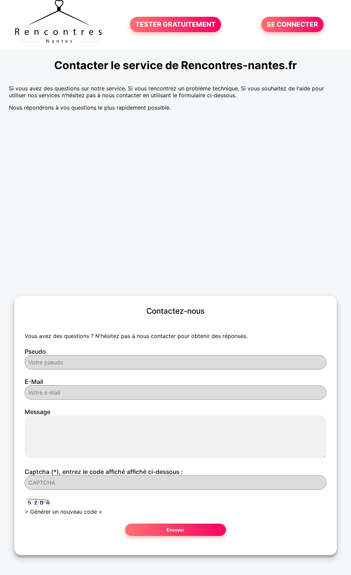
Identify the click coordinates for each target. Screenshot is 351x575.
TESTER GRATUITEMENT (175, 25)
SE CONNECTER (292, 25)
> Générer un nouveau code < (63, 511)
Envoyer (175, 530)
